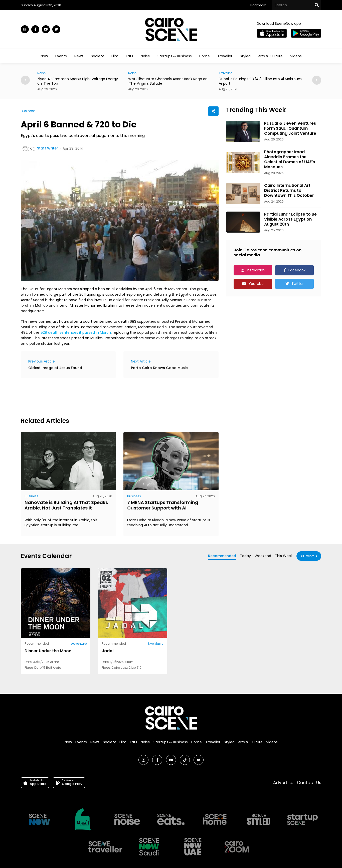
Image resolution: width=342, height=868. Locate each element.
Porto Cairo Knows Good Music (159, 367)
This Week (284, 555)
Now (44, 56)
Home (204, 56)
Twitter (297, 283)
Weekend (263, 555)
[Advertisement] (112, 397)
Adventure (79, 643)
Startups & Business (174, 56)
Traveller (224, 56)
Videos (296, 56)
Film (114, 56)
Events (61, 56)
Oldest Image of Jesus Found (55, 367)
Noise (145, 56)
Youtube (256, 283)
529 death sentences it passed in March (76, 332)
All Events (307, 556)
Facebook (296, 270)
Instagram (256, 270)
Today (245, 555)
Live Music (155, 643)
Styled (245, 56)
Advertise (283, 783)
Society (97, 56)
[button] (316, 80)
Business (28, 110)
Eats (129, 56)
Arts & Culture (270, 56)
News (78, 56)
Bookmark (258, 5)
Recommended (222, 555)
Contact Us (309, 783)
